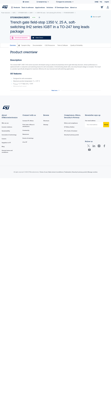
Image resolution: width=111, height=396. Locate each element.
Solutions (49, 7)
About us (73, 7)
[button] (96, 17)
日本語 (96, 2)
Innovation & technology (9, 134)
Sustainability (6, 131)
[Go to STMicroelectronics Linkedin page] (93, 146)
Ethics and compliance (71, 123)
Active (33, 17)
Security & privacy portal (71, 134)
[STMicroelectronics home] (5, 7)
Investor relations (7, 127)
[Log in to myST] (108, 7)
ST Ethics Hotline (69, 127)
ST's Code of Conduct (70, 131)
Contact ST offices (28, 120)
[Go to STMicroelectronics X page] (89, 146)
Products (17, 7)
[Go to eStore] (102, 7)
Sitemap (45, 124)
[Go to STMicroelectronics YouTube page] (89, 150)
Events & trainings (28, 138)
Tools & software (28, 7)
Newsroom (26, 134)
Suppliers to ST (6, 142)
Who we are (5, 123)
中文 (101, 2)
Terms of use (44, 172)
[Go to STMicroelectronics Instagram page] (99, 146)
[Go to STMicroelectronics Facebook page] (104, 146)
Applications (40, 7)
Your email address (90, 120)
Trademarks (67, 172)
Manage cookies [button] (92, 172)
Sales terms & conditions (56, 172)
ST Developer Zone (62, 7)
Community (26, 130)
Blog (3, 146)
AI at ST (25, 142)
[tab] (13, 45)
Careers (4, 138)
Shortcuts (46, 120)
